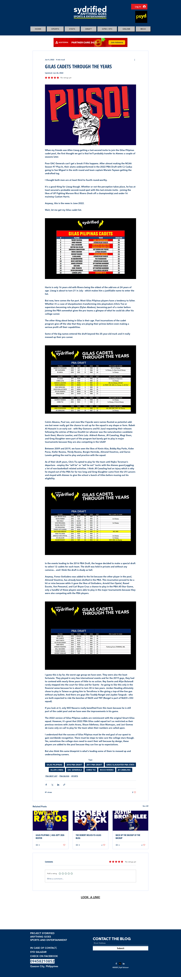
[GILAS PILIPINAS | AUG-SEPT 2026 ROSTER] (50, 821)
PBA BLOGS (64, 776)
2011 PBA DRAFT (94, 764)
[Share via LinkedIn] (58, 785)
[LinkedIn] (123, 963)
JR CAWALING (124, 770)
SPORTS (74, 776)
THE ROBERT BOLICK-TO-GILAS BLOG (88, 836)
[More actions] (134, 59)
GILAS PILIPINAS (54, 764)
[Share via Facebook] (46, 785)
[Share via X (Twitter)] (52, 785)
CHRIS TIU (91, 770)
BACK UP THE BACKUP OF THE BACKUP (128, 836)
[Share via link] (64, 785)
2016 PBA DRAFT (74, 764)
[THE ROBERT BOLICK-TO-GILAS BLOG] (90, 821)
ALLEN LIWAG (56, 770)
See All (145, 806)
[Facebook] (116, 963)
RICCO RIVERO (107, 770)
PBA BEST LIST (51, 776)
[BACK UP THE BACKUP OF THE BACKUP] (130, 821)
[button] (55, 28)
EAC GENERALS (75, 770)
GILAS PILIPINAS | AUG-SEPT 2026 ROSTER (50, 836)
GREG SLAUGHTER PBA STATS (120, 764)
